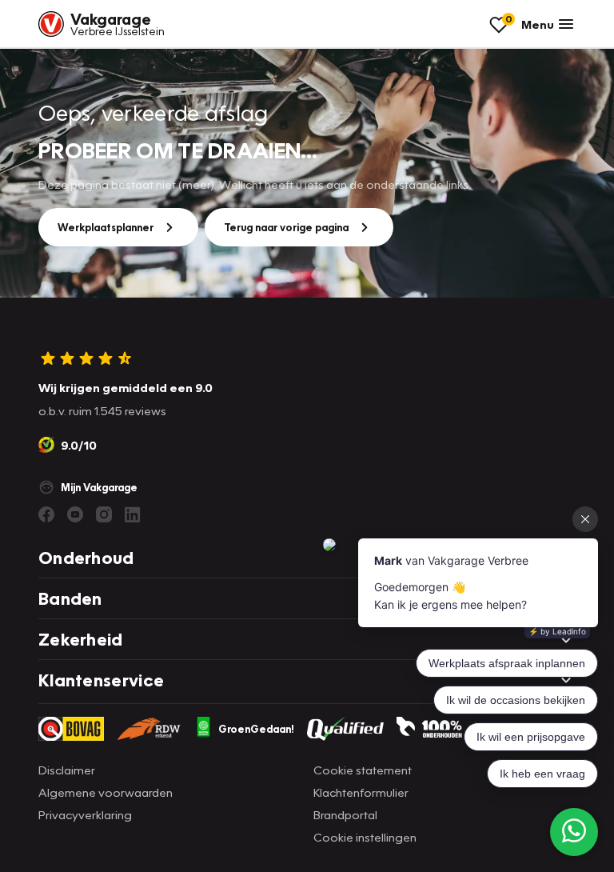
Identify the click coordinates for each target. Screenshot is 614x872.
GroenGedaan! (256, 728)
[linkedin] (133, 514)
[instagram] (104, 514)
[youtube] (75, 514)
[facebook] (46, 514)
